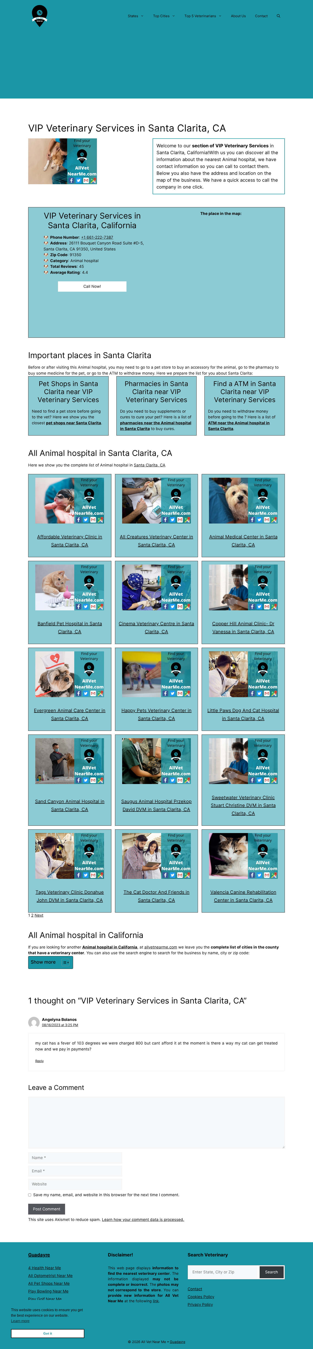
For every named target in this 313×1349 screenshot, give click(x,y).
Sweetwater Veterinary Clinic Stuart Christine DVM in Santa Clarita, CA (243, 805)
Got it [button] (47, 1333)
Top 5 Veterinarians (200, 16)
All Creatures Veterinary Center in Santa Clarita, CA (156, 541)
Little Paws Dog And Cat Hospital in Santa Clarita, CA (243, 714)
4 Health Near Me (44, 1268)
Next (39, 915)
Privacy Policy (200, 1304)
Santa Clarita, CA (149, 465)
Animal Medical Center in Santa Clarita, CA (243, 541)
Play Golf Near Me (45, 1299)
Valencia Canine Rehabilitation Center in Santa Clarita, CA (243, 896)
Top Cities (161, 16)
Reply (39, 1061)
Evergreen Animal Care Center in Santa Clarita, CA (69, 714)
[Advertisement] (156, 66)
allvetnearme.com (160, 947)
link (156, 1301)
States (133, 16)
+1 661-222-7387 (97, 237)
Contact (261, 16)
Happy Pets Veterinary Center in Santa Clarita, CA (156, 714)
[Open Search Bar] (278, 16)
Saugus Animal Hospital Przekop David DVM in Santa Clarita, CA (156, 805)
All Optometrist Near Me (50, 1275)
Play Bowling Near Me (48, 1291)
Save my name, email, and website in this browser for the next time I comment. (106, 1195)
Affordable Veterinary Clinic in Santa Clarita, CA (69, 541)
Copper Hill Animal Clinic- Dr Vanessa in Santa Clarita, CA (243, 627)
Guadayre (39, 1255)
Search (271, 1272)
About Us (238, 16)
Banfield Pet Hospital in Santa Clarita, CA (70, 627)
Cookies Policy (201, 1296)
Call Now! (92, 286)
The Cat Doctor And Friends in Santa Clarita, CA (156, 896)
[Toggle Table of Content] (63, 962)
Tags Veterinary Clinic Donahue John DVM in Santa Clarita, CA (70, 896)
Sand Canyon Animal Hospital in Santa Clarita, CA (69, 805)
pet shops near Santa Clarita (73, 423)
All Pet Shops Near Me (49, 1283)
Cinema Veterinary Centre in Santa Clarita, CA (156, 627)
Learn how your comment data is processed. (143, 1219)
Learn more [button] (20, 1321)
